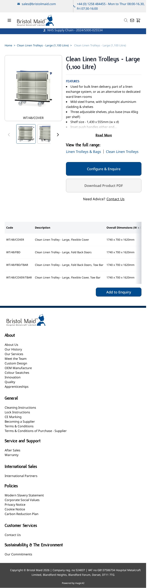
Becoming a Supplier (20, 421)
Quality (10, 382)
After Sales (12, 450)
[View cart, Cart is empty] (138, 20)
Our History (13, 349)
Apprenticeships (17, 386)
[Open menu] (9, 20)
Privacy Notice (15, 504)
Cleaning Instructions (20, 407)
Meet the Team (16, 358)
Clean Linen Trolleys (122, 151)
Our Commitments (18, 554)
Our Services (14, 354)
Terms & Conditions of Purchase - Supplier (36, 431)
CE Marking (13, 417)
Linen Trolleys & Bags (83, 151)
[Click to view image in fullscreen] (33, 88)
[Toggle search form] (126, 20)
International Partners (21, 476)
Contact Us (116, 199)
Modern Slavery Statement (24, 495)
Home (8, 45)
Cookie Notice (15, 509)
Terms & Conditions (19, 426)
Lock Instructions (17, 412)
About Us (11, 345)
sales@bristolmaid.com (39, 4)
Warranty (11, 455)
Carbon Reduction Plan (21, 514)
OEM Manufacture (18, 368)
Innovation (13, 377)
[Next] (58, 134)
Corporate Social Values (22, 500)
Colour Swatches (17, 372)
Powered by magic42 (73, 583)
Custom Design (16, 363)
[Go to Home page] (35, 20)
